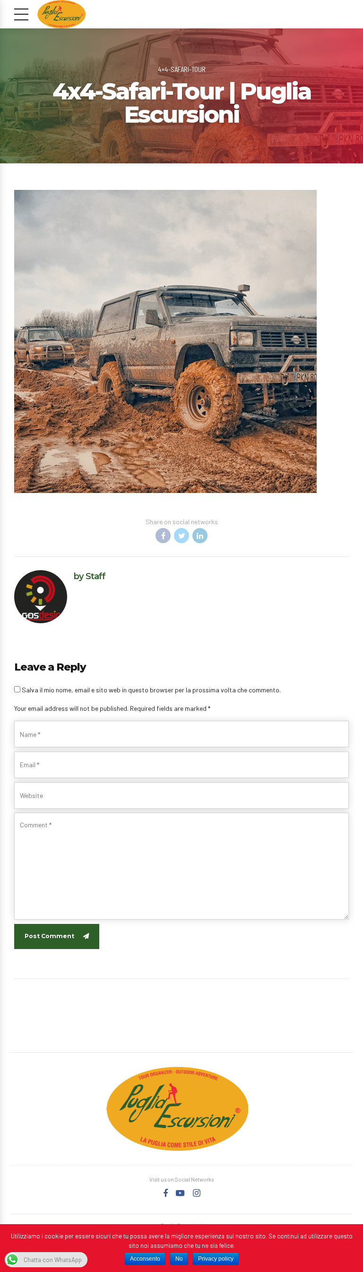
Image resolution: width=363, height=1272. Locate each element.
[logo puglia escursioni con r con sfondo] (177, 1109)
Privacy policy (215, 1258)
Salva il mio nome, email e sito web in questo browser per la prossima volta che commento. (151, 690)
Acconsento (145, 1258)
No (179, 1258)
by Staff (90, 576)
